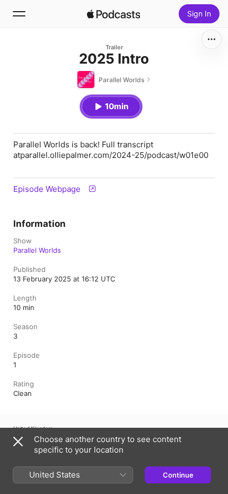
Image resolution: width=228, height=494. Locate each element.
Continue (178, 475)
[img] (113, 13)
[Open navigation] (19, 13)
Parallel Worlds (37, 250)
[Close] (18, 441)
